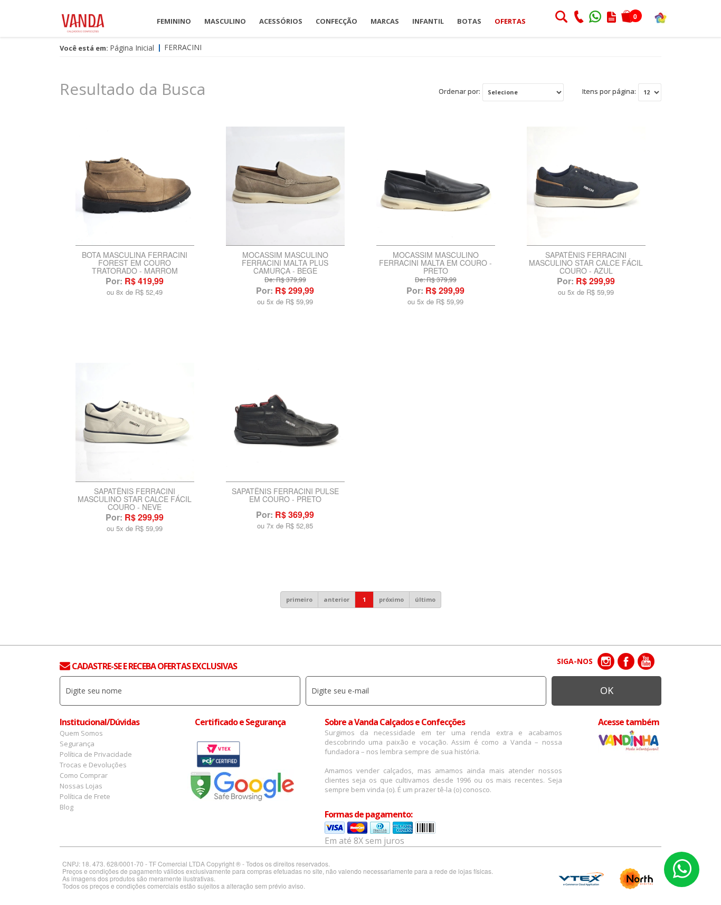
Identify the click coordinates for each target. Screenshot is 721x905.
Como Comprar (84, 775)
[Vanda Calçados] (83, 18)
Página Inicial (132, 48)
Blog (66, 807)
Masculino (225, 21)
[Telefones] (578, 18)
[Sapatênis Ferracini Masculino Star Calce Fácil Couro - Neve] (134, 422)
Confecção (336, 21)
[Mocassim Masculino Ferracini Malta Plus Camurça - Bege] (285, 186)
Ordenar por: (459, 91)
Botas (469, 21)
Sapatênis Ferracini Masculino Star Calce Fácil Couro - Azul (586, 263)
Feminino (174, 21)
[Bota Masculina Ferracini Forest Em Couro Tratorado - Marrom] (134, 186)
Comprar (134, 319)
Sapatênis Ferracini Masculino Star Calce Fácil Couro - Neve (135, 499)
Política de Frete (85, 796)
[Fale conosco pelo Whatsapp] (596, 18)
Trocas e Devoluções (93, 764)
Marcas (385, 21)
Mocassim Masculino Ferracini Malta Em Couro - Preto (435, 263)
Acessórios (280, 21)
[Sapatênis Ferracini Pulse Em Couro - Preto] (285, 422)
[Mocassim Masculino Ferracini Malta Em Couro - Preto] (435, 186)
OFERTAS (510, 21)
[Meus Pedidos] (611, 18)
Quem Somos (81, 733)
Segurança (77, 743)
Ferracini (183, 47)
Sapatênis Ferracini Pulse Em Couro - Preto (285, 495)
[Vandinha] (660, 17)
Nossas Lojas (81, 786)
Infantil (428, 21)
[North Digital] (636, 878)
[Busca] (561, 18)
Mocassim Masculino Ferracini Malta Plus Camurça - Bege (285, 263)
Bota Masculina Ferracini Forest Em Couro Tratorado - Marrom (134, 263)
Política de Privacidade (96, 754)
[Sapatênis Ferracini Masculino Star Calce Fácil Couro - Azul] (586, 186)
